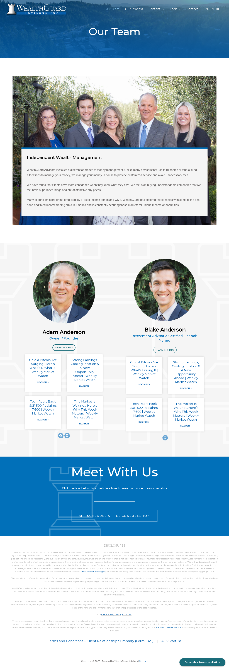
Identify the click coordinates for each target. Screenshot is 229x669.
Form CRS (126, 614)
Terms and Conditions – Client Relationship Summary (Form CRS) (100, 641)
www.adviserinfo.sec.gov (93, 571)
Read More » (43, 382)
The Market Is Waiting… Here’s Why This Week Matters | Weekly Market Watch (85, 409)
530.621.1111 (211, 9)
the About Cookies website (168, 627)
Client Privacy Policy (111, 614)
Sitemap (143, 661)
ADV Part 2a (171, 641)
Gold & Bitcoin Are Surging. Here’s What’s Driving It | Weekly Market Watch (43, 367)
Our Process (134, 9)
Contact (192, 9)
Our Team (112, 9)
